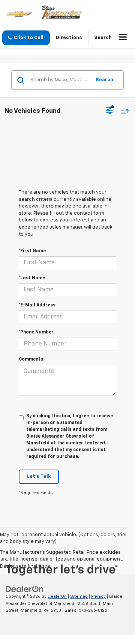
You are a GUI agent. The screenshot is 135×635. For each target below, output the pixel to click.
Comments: (31, 359)
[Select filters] (109, 111)
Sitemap (79, 596)
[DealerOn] (25, 589)
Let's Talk (39, 476)
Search (104, 79)
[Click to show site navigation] (123, 38)
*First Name (32, 251)
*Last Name (32, 278)
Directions (69, 37)
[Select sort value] (123, 111)
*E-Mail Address (37, 305)
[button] (26, 37)
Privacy (98, 596)
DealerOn (57, 596)
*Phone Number (36, 332)
